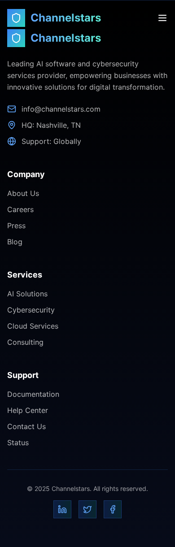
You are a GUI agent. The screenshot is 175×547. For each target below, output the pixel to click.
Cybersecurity (31, 309)
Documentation (33, 394)
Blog (14, 241)
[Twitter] (87, 509)
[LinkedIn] (62, 509)
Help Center (27, 410)
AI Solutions (27, 293)
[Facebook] (113, 509)
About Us (23, 193)
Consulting (25, 342)
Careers (20, 209)
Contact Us (26, 426)
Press (16, 225)
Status (18, 442)
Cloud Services (32, 325)
